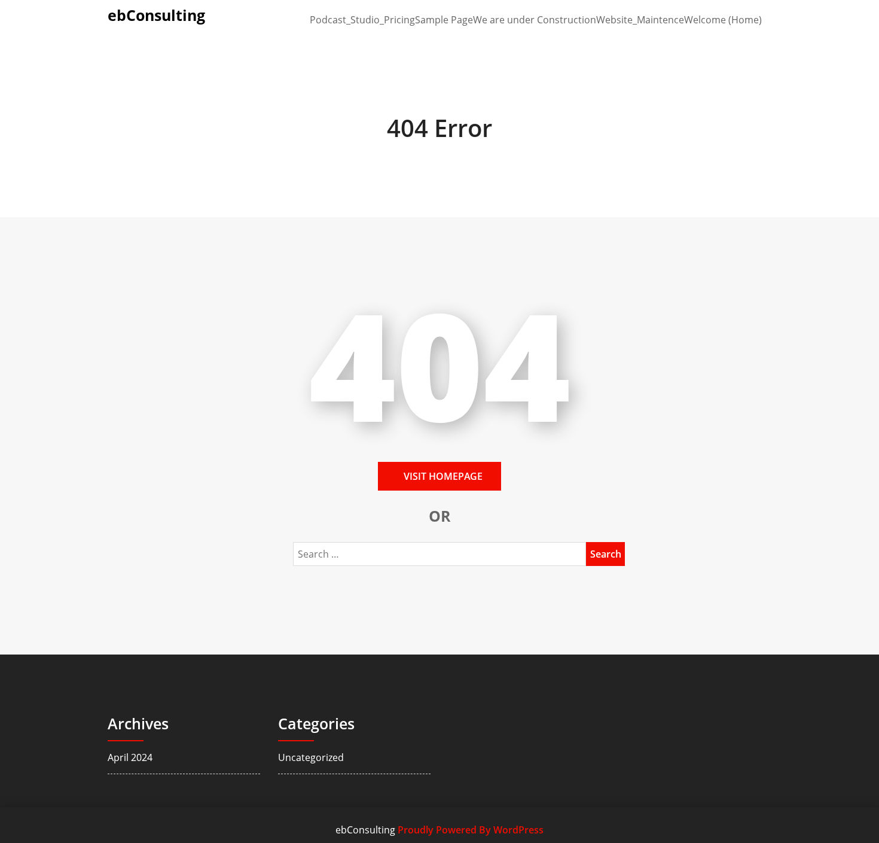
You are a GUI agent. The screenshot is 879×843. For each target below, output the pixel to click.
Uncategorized (311, 757)
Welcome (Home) (723, 19)
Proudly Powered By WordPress (471, 829)
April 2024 (130, 757)
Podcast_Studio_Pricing (362, 19)
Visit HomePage (443, 476)
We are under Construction (534, 19)
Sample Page (444, 19)
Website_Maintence (640, 19)
